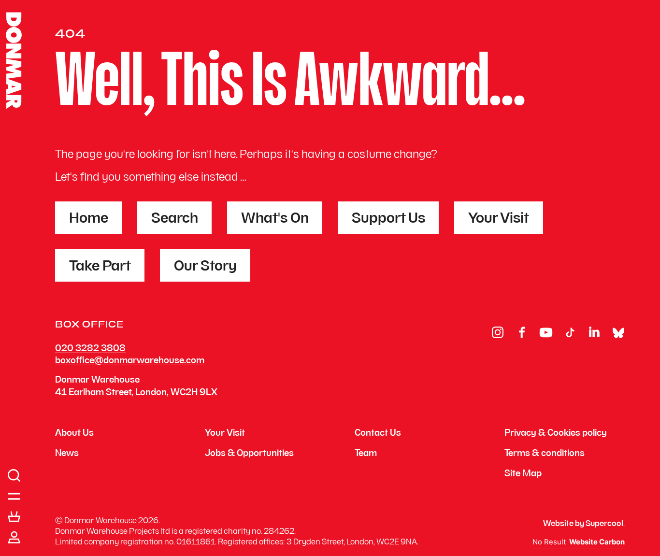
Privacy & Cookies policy (555, 434)
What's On (275, 219)
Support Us (388, 219)
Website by (583, 524)
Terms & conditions (544, 454)
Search (174, 219)
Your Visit (498, 219)
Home (88, 219)
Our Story (205, 267)
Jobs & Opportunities (249, 454)
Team (366, 454)
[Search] (14, 476)
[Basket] (14, 517)
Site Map (523, 474)
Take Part (100, 267)
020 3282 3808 (90, 349)
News (67, 454)
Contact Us (378, 434)
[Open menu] (14, 496)
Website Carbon (597, 542)
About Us (74, 434)
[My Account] (14, 537)
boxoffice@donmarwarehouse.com (129, 361)
